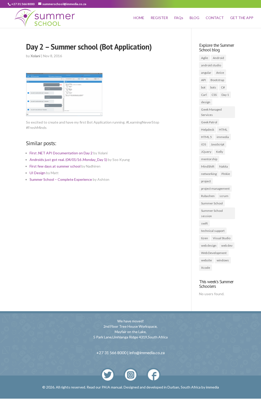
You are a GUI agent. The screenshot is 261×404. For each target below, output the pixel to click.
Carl (204, 95)
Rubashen (208, 196)
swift (204, 223)
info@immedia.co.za (147, 352)
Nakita (223, 166)
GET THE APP (241, 18)
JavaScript (217, 144)
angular (206, 72)
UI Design (37, 173)
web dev (226, 245)
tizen (204, 238)
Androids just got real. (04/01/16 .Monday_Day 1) (68, 159)
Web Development (214, 253)
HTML (223, 129)
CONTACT (215, 18)
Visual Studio (221, 238)
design (205, 102)
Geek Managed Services (211, 112)
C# (223, 87)
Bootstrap (217, 80)
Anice (220, 72)
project (206, 181)
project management (215, 188)
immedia (223, 137)
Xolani (35, 56)
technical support (213, 231)
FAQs (178, 18)
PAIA (106, 387)
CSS (214, 95)
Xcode (205, 268)
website (206, 260)
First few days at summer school (55, 166)
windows (223, 260)
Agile (204, 58)
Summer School (212, 203)
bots (213, 87)
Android (218, 58)
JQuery (206, 152)
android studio (211, 65)
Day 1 (225, 95)
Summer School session (212, 213)
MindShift (207, 166)
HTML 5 (206, 137)
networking (209, 174)
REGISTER (159, 18)
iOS (203, 144)
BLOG (194, 18)
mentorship (209, 159)
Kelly (219, 152)
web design (208, 245)
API (203, 80)
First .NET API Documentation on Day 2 (61, 153)
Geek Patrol (209, 122)
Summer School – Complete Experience (61, 179)
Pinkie (225, 174)
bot (203, 87)
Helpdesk (207, 129)
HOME (139, 18)
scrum (223, 196)
